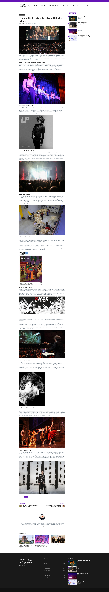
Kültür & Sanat (52, 5)
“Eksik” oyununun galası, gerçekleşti (83, 560)
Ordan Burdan (36, 5)
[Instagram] (43, 526)
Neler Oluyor (44, 5)
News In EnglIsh (76, 5)
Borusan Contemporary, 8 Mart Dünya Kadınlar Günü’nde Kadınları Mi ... (25, 546)
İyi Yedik (59, 5)
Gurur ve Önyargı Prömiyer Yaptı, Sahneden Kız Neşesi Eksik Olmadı (41, 546)
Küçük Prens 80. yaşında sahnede (56, 544)
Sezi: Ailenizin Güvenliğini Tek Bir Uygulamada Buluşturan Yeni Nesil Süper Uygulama (84, 36)
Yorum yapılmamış (30, 23)
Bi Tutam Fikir (22, 23)
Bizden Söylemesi (67, 5)
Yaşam (29, 5)
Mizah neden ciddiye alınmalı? (83, 29)
